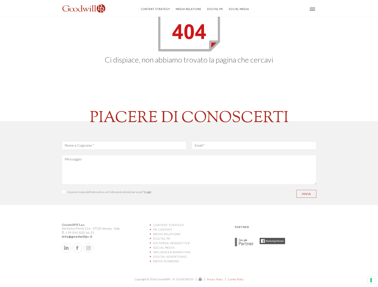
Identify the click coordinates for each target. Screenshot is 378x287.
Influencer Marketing (172, 252)
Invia (306, 194)
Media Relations (188, 9)
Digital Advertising (170, 256)
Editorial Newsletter (171, 243)
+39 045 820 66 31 (78, 232)
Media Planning (166, 261)
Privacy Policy (215, 279)
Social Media (239, 9)
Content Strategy (155, 9)
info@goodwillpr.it (77, 236)
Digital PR (215, 9)
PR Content (162, 229)
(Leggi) (147, 192)
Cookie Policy (236, 279)
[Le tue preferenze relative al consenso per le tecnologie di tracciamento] (371, 280)
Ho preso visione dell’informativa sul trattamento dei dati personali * (109, 192)
